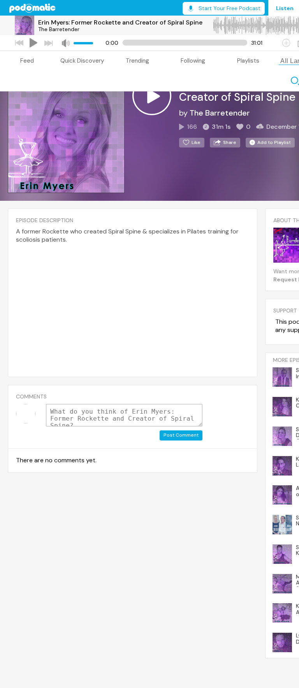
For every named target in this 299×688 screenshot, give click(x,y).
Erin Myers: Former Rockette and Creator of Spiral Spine (120, 22)
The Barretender (58, 29)
